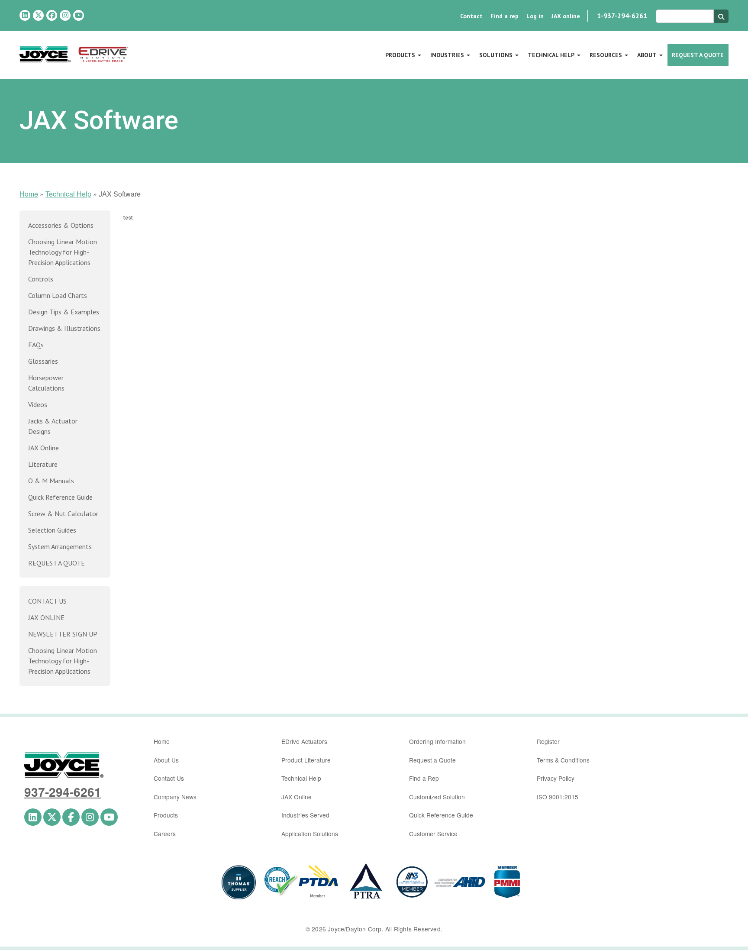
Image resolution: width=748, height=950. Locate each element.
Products (400, 55)
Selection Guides (52, 530)
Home (28, 194)
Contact (471, 16)
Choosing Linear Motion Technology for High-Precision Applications (62, 252)
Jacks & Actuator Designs (52, 426)
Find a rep (504, 16)
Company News (175, 796)
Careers (165, 833)
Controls (40, 279)
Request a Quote (698, 55)
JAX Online (43, 447)
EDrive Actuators (304, 741)
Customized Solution (437, 796)
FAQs (36, 344)
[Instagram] (65, 15)
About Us (166, 760)
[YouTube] (78, 15)
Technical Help (551, 55)
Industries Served (305, 815)
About (647, 55)
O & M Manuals (51, 480)
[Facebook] (51, 15)
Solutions (496, 55)
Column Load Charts (57, 295)
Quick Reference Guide (60, 497)
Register (548, 741)
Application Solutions (309, 833)
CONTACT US (47, 601)
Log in (535, 16)
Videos (37, 404)
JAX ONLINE (46, 617)
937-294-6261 (62, 792)
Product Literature (306, 760)
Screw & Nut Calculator (63, 513)
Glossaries (43, 361)
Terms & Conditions (563, 760)
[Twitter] (38, 15)
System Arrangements (60, 546)
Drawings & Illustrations (64, 328)
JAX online (565, 16)
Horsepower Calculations (46, 382)
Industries (447, 55)
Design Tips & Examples (63, 311)
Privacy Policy (555, 778)
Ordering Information (437, 741)
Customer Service (433, 833)
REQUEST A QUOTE (56, 563)
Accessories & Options (61, 225)
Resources (606, 55)
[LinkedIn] (24, 15)
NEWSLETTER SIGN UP (62, 634)
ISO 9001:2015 (557, 796)
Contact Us (169, 778)
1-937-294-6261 (622, 15)
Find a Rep (424, 778)
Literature (43, 464)
